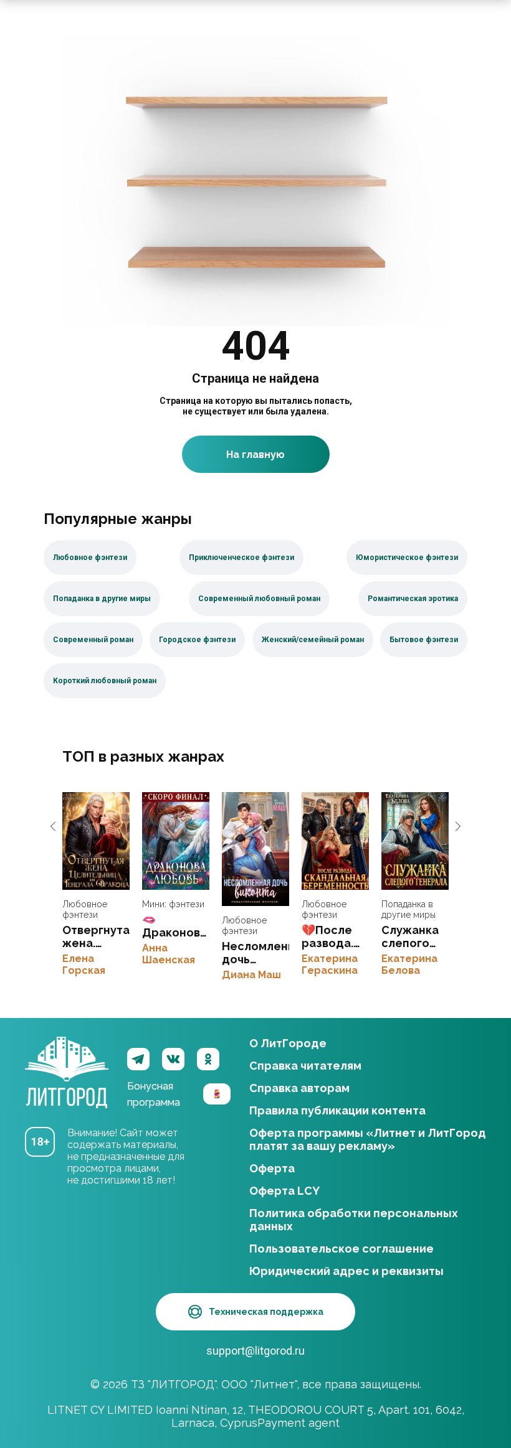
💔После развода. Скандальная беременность (335, 841)
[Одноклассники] (208, 1059)
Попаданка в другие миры (408, 909)
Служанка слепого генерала (415, 841)
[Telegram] (138, 1059)
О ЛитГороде (288, 1043)
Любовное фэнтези (84, 909)
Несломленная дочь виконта (255, 849)
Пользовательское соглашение (341, 1248)
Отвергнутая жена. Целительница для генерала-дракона (96, 841)
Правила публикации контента (337, 1110)
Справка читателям (305, 1065)
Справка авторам (299, 1088)
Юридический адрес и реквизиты (346, 1271)
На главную (255, 454)
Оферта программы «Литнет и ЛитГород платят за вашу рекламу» (367, 1139)
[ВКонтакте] (173, 1059)
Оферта (272, 1168)
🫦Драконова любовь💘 (175, 841)
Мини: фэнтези (173, 904)
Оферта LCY (284, 1190)
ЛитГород (66, 1059)
